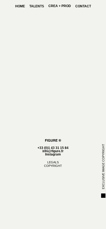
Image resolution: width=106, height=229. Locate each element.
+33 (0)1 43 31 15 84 (53, 148)
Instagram (53, 154)
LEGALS (53, 162)
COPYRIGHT (53, 165)
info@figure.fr (53, 151)
